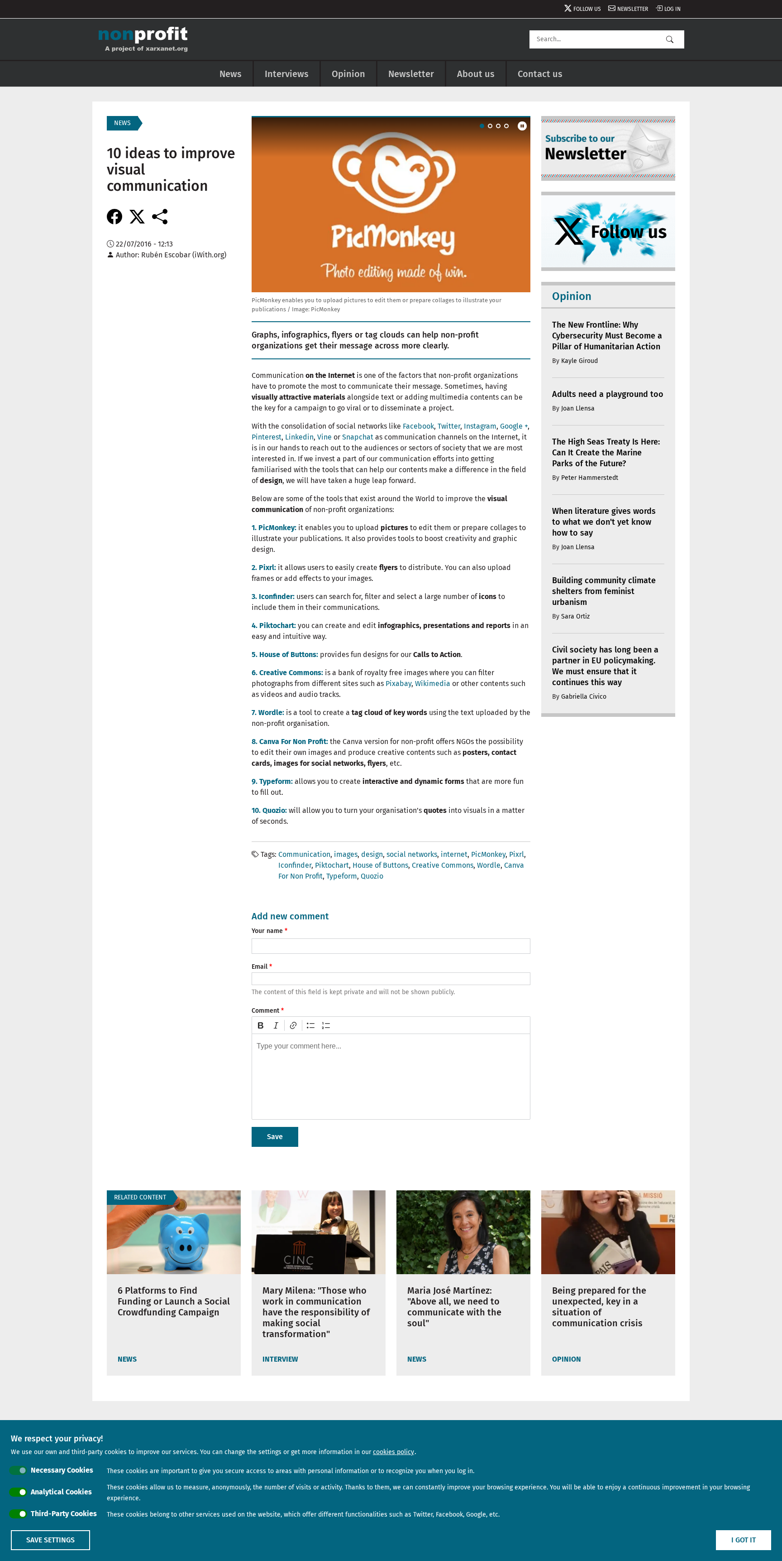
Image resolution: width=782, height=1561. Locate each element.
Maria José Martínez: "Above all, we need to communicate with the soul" (454, 1307)
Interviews (287, 73)
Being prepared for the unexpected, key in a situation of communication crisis (599, 1307)
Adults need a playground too (607, 394)
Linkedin (299, 437)
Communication (304, 854)
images (346, 854)
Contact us (540, 73)
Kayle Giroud (579, 361)
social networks (411, 854)
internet (454, 854)
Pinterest (266, 437)
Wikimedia (432, 683)
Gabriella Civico (583, 697)
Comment (265, 1011)
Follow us (587, 9)
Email (259, 967)
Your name (267, 931)
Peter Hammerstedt (589, 478)
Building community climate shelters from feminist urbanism (604, 591)
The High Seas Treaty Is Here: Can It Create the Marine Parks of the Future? (606, 453)
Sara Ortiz (575, 616)
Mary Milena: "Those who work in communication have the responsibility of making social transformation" (316, 1312)
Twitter (449, 426)
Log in (672, 9)
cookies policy (393, 1452)
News (230, 73)
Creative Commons (442, 865)
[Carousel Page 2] (490, 126)
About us (476, 73)
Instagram (480, 426)
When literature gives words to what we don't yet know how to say (604, 522)
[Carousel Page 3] (498, 126)
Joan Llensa (578, 408)
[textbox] (391, 1077)
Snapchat (357, 437)
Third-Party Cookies (64, 1513)
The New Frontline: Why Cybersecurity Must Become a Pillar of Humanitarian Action (607, 336)
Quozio (372, 876)
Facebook (418, 426)
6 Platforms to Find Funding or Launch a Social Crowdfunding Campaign (174, 1301)
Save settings (50, 1540)
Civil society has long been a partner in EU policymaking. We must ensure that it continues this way (605, 666)
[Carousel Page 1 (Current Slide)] (482, 126)
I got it (743, 1540)
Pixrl (516, 854)
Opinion (348, 73)
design (372, 854)
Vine (324, 437)
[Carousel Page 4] (506, 126)
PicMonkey (488, 854)
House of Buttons (380, 865)
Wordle (489, 865)
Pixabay (398, 683)
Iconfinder (294, 865)
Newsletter (632, 9)
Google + (514, 426)
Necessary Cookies (62, 1470)
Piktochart (332, 865)
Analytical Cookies (61, 1492)
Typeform (341, 876)
